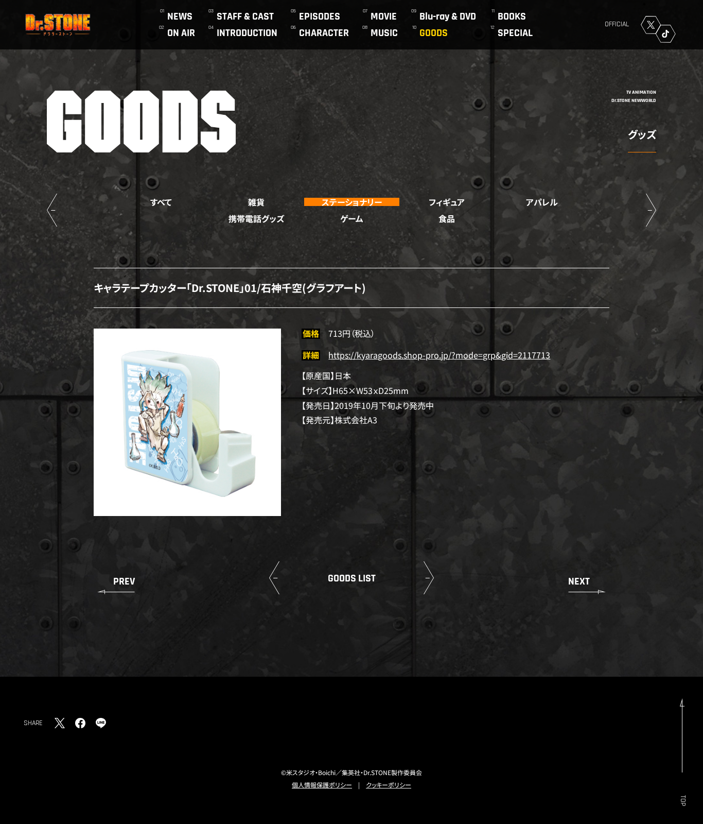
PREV (124, 581)
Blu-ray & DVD (447, 16)
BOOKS (512, 16)
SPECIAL (515, 33)
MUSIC (384, 33)
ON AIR (181, 33)
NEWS (179, 16)
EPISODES (319, 16)
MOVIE (384, 16)
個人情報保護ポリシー (322, 784)
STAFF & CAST (245, 16)
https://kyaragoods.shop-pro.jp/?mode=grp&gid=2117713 (439, 355)
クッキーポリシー (388, 784)
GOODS (433, 33)
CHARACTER (324, 33)
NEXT (579, 581)
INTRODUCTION (247, 33)
